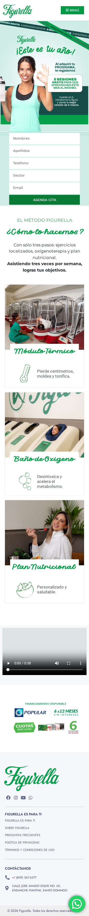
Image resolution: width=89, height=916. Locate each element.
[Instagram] (16, 797)
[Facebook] (8, 797)
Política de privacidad (22, 842)
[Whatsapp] (30, 797)
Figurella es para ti (20, 820)
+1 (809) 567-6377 (24, 877)
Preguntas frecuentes (22, 835)
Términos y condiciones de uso (29, 850)
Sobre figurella (17, 828)
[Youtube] (23, 797)
